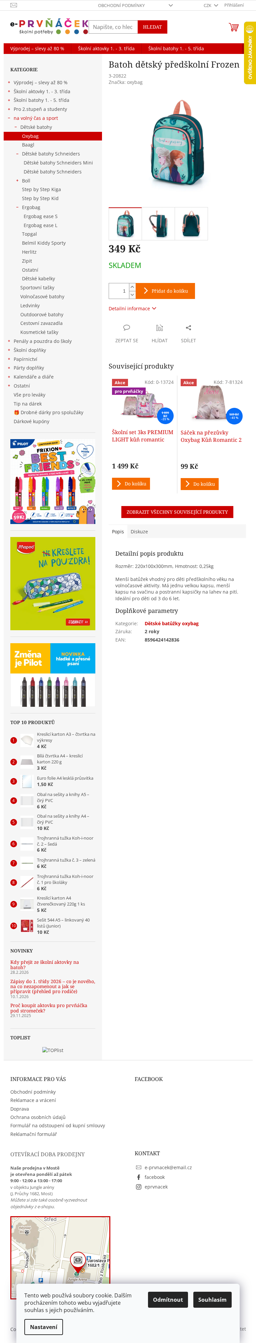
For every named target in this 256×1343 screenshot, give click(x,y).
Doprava (19, 1109)
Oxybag (30, 136)
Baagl (28, 144)
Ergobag (31, 207)
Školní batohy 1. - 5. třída (41, 100)
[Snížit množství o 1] (132, 295)
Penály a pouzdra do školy (43, 341)
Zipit (27, 261)
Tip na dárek (28, 404)
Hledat (152, 27)
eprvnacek (156, 1187)
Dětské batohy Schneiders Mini (58, 162)
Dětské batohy (36, 127)
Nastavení (43, 1327)
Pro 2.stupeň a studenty (40, 109)
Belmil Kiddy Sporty (44, 243)
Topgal (29, 234)
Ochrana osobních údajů (38, 1117)
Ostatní (30, 270)
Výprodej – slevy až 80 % (41, 82)
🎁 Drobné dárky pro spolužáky (48, 412)
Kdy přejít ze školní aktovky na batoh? (44, 964)
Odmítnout (168, 1299)
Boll (26, 180)
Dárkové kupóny (32, 421)
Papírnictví (25, 359)
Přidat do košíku (170, 291)
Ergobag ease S (41, 216)
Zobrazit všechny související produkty (177, 512)
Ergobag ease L (40, 225)
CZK (208, 5)
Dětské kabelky (38, 278)
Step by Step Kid (40, 198)
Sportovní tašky (37, 287)
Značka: (126, 82)
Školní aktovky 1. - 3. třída (42, 91)
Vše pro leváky (29, 395)
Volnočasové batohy (42, 296)
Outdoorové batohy (41, 314)
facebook (155, 1177)
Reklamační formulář (33, 1134)
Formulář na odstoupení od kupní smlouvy (57, 1125)
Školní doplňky (30, 350)
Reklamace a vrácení (33, 1100)
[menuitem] (37, 48)
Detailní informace (129, 308)
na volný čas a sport (36, 118)
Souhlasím (212, 1299)
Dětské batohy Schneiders (51, 153)
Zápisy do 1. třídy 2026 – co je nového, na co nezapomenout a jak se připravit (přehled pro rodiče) (52, 986)
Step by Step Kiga (41, 189)
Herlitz (29, 252)
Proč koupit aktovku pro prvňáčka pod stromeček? (48, 1008)
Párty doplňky (29, 368)
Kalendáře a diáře (34, 377)
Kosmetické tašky (39, 332)
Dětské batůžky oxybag (172, 623)
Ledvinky (30, 305)
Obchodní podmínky (121, 5)
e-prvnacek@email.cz (168, 1167)
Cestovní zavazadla (41, 323)
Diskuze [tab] (139, 531)
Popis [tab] (118, 531)
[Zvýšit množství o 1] (132, 287)
